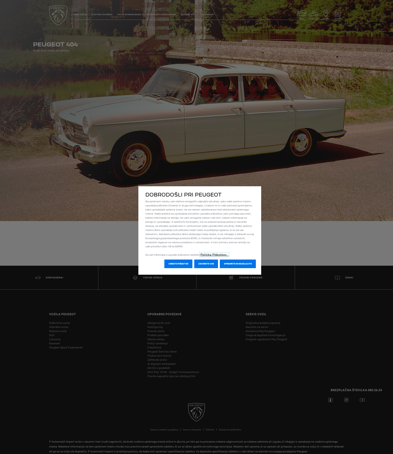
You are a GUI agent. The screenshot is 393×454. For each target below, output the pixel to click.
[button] (178, 264)
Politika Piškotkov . (214, 254)
